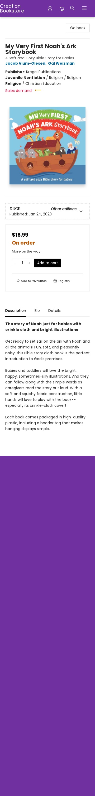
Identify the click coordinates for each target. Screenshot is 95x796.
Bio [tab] (37, 310)
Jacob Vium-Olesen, (26, 63)
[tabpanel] (47, 382)
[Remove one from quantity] (15, 263)
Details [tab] (54, 310)
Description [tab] (15, 310)
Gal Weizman (61, 63)
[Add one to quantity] (29, 263)
